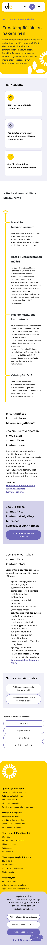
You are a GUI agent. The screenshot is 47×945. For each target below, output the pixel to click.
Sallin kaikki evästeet (23, 932)
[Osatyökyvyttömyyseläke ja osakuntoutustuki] (23, 703)
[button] (23, 723)
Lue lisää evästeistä (23, 940)
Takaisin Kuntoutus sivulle (19, 19)
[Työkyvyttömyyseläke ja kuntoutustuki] (23, 692)
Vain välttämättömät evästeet (23, 917)
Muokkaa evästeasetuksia (23, 924)
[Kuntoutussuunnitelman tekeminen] (23, 539)
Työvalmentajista (15, 492)
